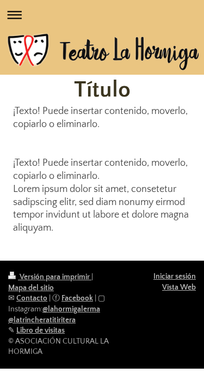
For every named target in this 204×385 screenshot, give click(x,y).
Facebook (77, 298)
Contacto (31, 298)
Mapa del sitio (31, 288)
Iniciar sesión (174, 276)
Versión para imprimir (54, 277)
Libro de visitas (40, 330)
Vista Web (179, 287)
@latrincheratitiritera (42, 320)
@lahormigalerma (71, 309)
